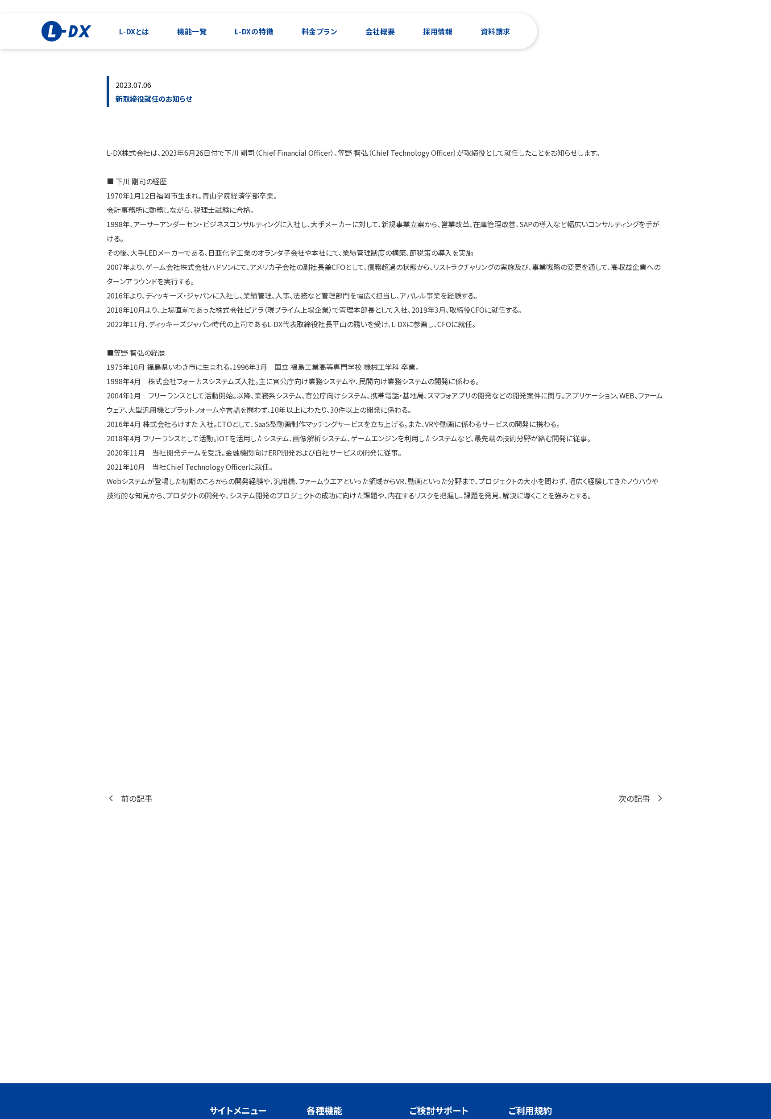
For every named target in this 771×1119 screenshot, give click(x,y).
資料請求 (495, 31)
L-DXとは (134, 31)
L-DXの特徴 (254, 31)
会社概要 (380, 31)
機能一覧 (192, 31)
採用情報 (438, 31)
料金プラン (320, 31)
